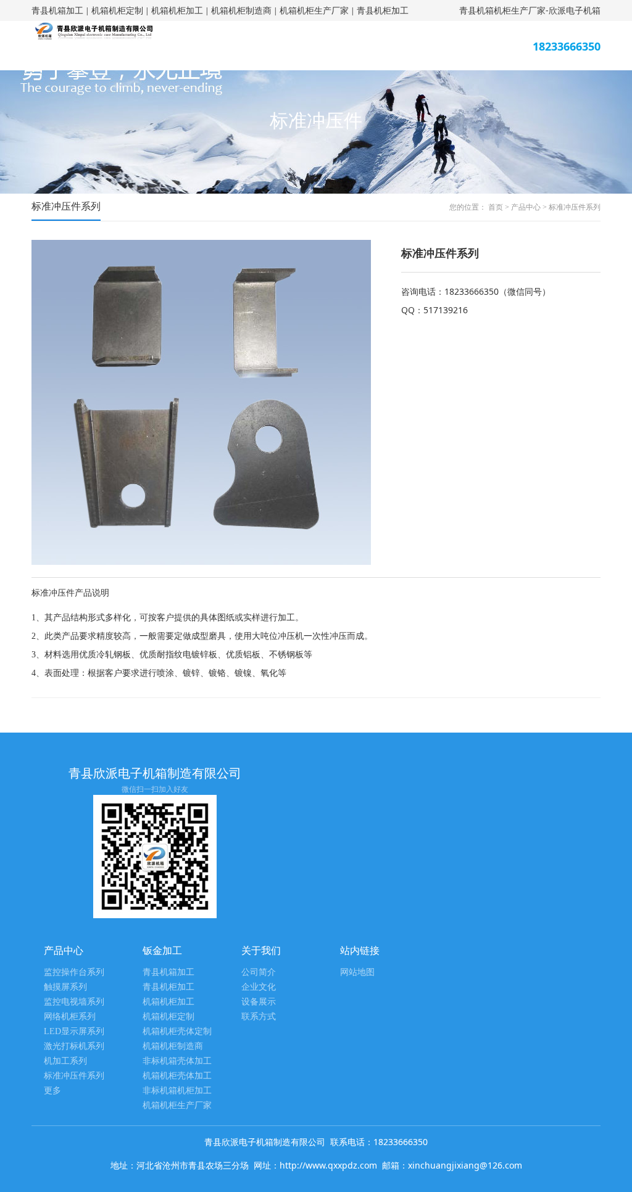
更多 (52, 1090)
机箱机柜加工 (177, 10)
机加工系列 (65, 1061)
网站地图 (357, 972)
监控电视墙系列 (74, 1001)
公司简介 (258, 972)
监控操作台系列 (74, 972)
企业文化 (258, 987)
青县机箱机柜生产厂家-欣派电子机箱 (530, 10)
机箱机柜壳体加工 (177, 1075)
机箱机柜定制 (117, 10)
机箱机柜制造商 (241, 10)
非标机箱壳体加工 (177, 1061)
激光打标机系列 (74, 1046)
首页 (495, 207)
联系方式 (258, 1016)
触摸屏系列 (65, 987)
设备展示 (258, 1001)
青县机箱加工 (57, 10)
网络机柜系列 (70, 1016)
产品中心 (526, 207)
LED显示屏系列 (74, 1031)
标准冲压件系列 (575, 207)
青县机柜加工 (383, 10)
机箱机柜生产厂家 (314, 10)
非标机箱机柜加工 (177, 1090)
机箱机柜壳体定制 (177, 1031)
